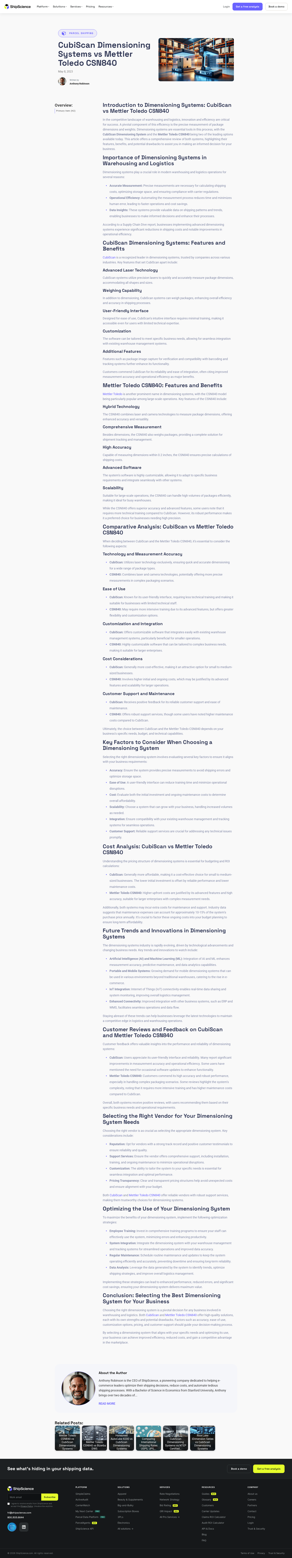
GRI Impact (169, 1511)
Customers (208, 1505)
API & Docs (208, 1528)
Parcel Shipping (81, 33)
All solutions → (125, 1528)
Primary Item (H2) (66, 111)
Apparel (122, 1493)
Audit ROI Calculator (213, 1522)
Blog (204, 1534)
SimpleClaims (83, 1493)
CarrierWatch (83, 1505)
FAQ (204, 1540)
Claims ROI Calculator (214, 1517)
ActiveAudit (82, 1499)
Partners (252, 1505)
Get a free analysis (247, 6)
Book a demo (276, 6)
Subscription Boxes (128, 1511)
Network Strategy (169, 1499)
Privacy (261, 1553)
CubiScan (109, 257)
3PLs (120, 1517)
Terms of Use (247, 1553)
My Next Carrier (87, 1511)
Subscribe (49, 1497)
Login (226, 6)
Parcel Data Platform (90, 1517)
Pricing (90, 6)
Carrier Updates (210, 1511)
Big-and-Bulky (125, 1505)
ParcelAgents (86, 1522)
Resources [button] (106, 6)
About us (252, 1493)
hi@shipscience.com (19, 1512)
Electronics (124, 1522)
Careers (252, 1499)
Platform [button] (43, 6)
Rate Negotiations (169, 1493)
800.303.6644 (15, 1517)
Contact (252, 1511)
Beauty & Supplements (130, 1499)
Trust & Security (256, 1528)
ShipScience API (85, 1528)
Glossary (209, 1499)
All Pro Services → (170, 1517)
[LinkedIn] (23, 1527)
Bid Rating (168, 1505)
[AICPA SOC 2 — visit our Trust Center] (12, 1527)
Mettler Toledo (112, 394)
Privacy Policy (27, 1506)
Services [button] (76, 6)
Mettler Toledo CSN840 (144, 1195)
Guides (208, 1493)
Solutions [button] (60, 6)
